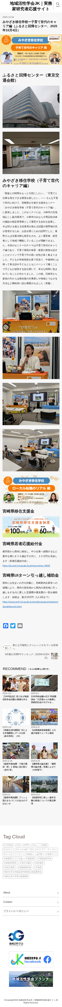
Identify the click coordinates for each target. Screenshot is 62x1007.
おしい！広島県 (40, 845)
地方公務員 (26, 863)
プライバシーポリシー (16, 911)
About (6, 892)
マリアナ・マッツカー (47, 849)
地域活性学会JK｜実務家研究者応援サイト (31, 6)
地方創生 (40, 863)
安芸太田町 (10, 867)
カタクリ (9, 849)
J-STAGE (9, 845)
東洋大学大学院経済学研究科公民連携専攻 (23, 872)
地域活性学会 (45, 858)
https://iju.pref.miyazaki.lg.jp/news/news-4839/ (26, 565)
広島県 (39, 867)
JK (19, 845)
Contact (7, 901)
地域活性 (31, 858)
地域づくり (52, 854)
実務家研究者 (25, 867)
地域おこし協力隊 (34, 854)
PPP (27, 845)
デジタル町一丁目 (25, 849)
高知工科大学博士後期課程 (16, 876)
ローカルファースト (13, 854)
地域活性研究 (11, 863)
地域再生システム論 (13, 858)
